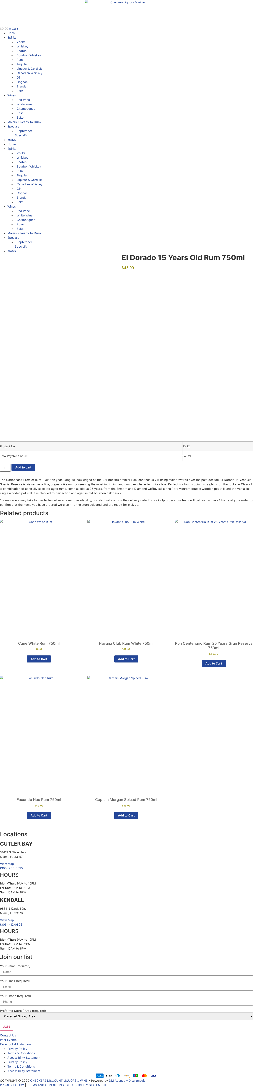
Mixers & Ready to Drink (24, 122)
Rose (20, 113)
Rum (20, 60)
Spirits (11, 37)
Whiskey (22, 46)
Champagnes (26, 108)
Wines (11, 95)
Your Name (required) (15, 966)
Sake (20, 91)
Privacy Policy (17, 1049)
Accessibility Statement (23, 1057)
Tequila (22, 64)
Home (11, 33)
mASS (11, 140)
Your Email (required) (15, 980)
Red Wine (23, 100)
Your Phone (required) (15, 995)
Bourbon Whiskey (29, 55)
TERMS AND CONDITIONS (45, 1085)
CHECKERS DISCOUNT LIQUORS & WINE (59, 1080)
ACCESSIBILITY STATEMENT (86, 1085)
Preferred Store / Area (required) (23, 1010)
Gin (19, 77)
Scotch (21, 51)
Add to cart (23, 467)
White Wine (24, 104)
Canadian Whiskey (29, 73)
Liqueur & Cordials (29, 68)
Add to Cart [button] (39, 659)
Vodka (21, 42)
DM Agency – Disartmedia (127, 1080)
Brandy (21, 86)
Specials (13, 126)
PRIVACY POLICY (12, 1085)
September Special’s (23, 133)
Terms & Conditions (21, 1053)
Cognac (22, 82)
